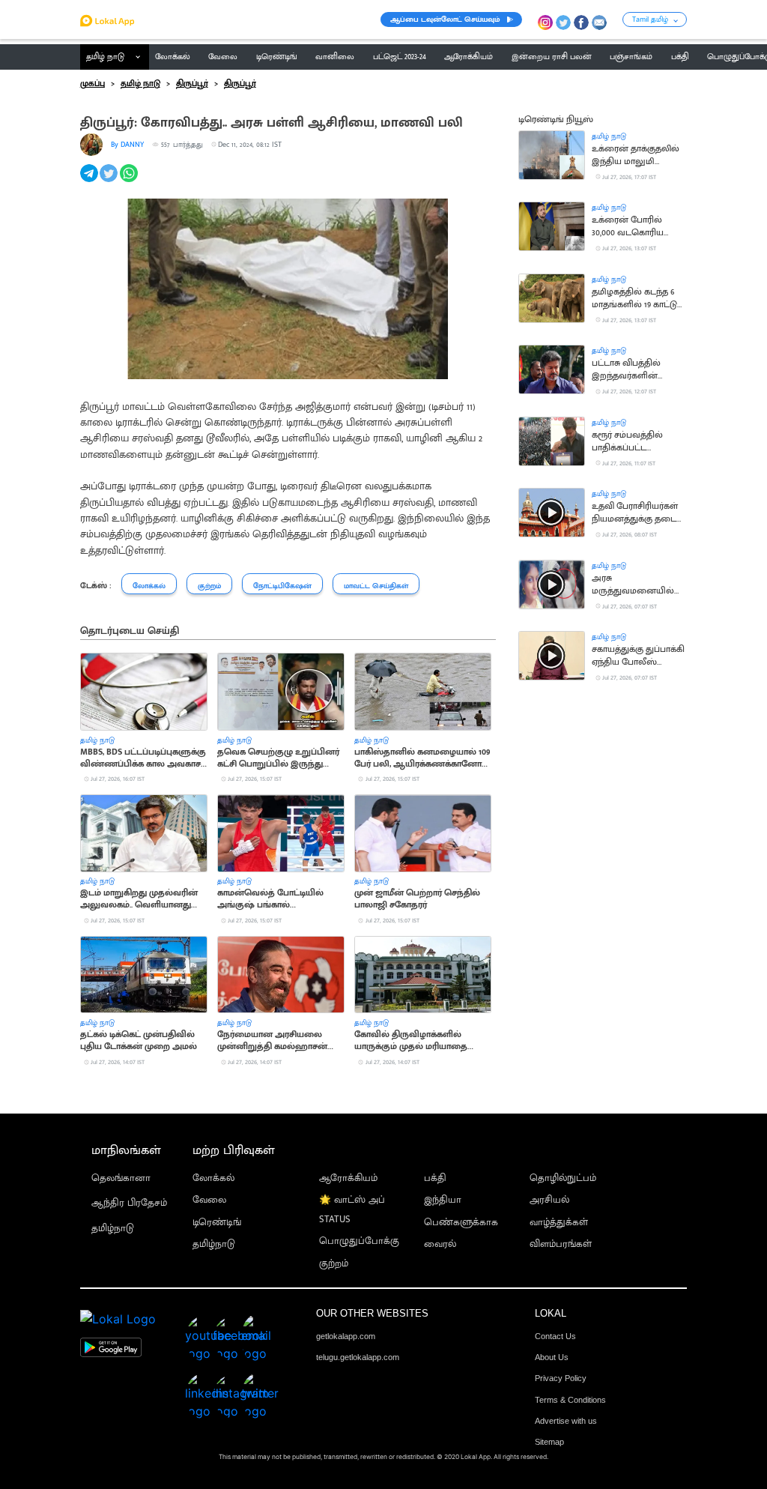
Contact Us (555, 1336)
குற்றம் (333, 1264)
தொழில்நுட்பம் (563, 1178)
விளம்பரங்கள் (561, 1244)
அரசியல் (549, 1200)
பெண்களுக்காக (461, 1222)
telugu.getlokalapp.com (357, 1357)
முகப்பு (92, 84)
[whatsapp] (130, 181)
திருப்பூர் (192, 84)
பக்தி (435, 1178)
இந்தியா (442, 1200)
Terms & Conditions (570, 1399)
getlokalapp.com (345, 1336)
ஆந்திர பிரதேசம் (129, 1203)
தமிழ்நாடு (112, 1228)
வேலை (209, 1200)
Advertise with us (566, 1420)
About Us (552, 1357)
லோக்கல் (213, 1178)
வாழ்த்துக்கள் (559, 1222)
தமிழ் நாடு (105, 57)
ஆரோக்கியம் (348, 1178)
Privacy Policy (560, 1378)
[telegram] (90, 181)
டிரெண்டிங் (216, 1222)
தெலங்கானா (121, 1178)
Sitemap (549, 1441)
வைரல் (440, 1244)
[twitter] (110, 181)
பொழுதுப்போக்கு (359, 1241)
